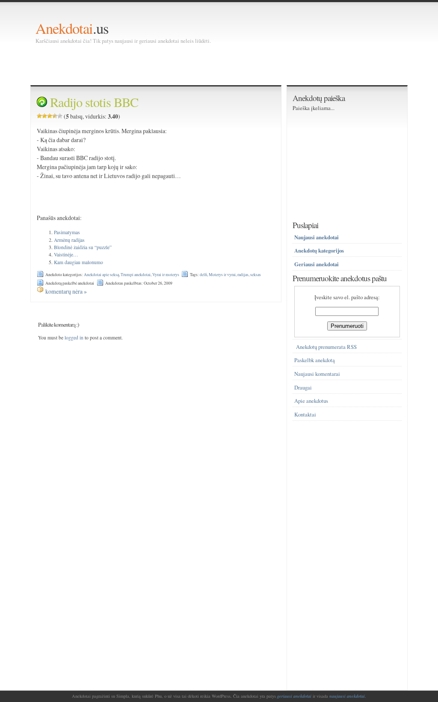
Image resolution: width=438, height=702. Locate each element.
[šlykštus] (39, 116)
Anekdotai (64, 28)
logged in (74, 337)
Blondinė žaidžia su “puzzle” (83, 247)
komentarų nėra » (66, 291)
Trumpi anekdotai (136, 274)
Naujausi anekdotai (316, 237)
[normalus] (49, 116)
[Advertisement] (191, 64)
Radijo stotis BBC (94, 102)
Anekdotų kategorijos (319, 250)
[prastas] (44, 116)
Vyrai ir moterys (165, 274)
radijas (243, 274)
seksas (255, 274)
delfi (203, 274)
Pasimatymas (67, 232)
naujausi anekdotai (347, 696)
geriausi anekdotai (294, 696)
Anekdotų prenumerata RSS (326, 347)
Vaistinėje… (66, 254)
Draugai (303, 387)
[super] (59, 116)
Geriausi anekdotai (316, 264)
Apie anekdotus (311, 401)
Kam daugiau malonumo (78, 262)
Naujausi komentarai (317, 374)
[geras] (54, 116)
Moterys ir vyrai (222, 274)
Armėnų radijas (69, 240)
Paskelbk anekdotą (314, 360)
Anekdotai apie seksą (101, 274)
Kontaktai (305, 414)
